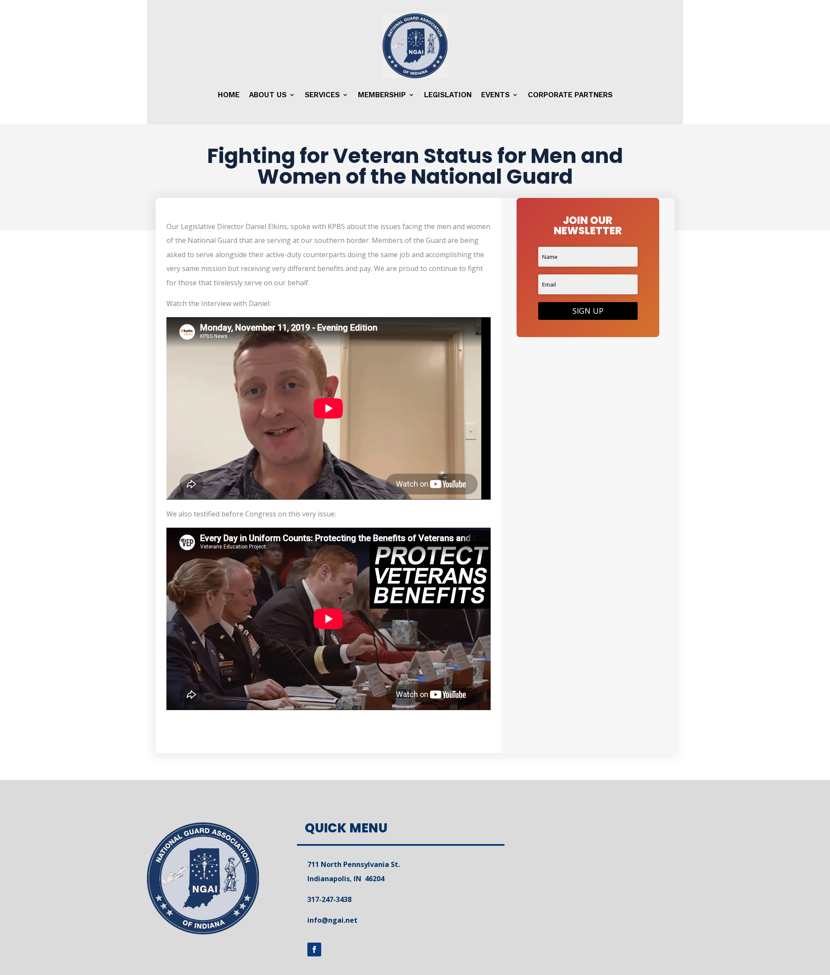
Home (228, 94)
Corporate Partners (570, 94)
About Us (268, 94)
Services (322, 94)
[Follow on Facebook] (314, 949)
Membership (382, 94)
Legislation (448, 94)
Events (495, 94)
